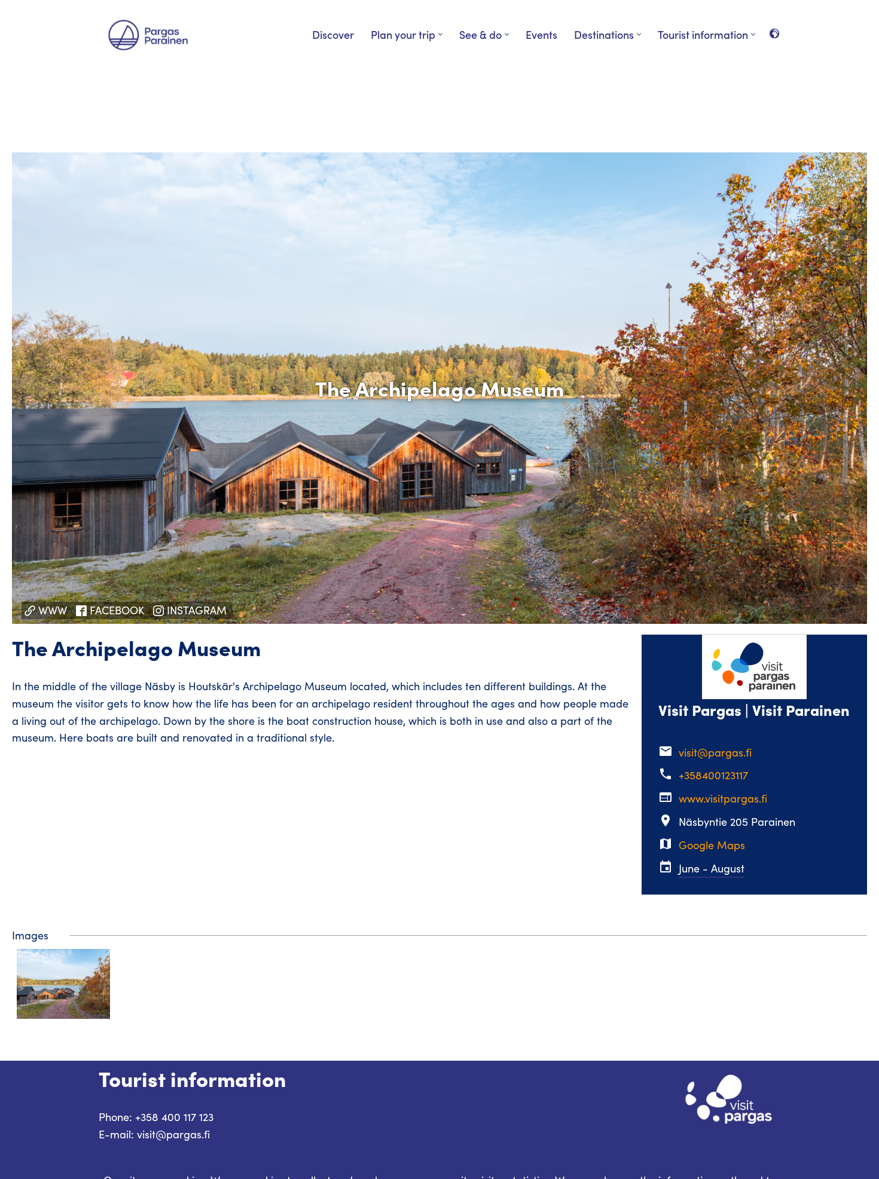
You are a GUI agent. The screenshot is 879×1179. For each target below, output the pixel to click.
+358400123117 (713, 775)
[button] (440, 34)
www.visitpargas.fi (723, 798)
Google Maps (712, 845)
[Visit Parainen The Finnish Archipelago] (148, 35)
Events (541, 34)
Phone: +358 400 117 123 (156, 1117)
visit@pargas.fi (715, 752)
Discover (333, 34)
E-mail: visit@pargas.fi (154, 1134)
